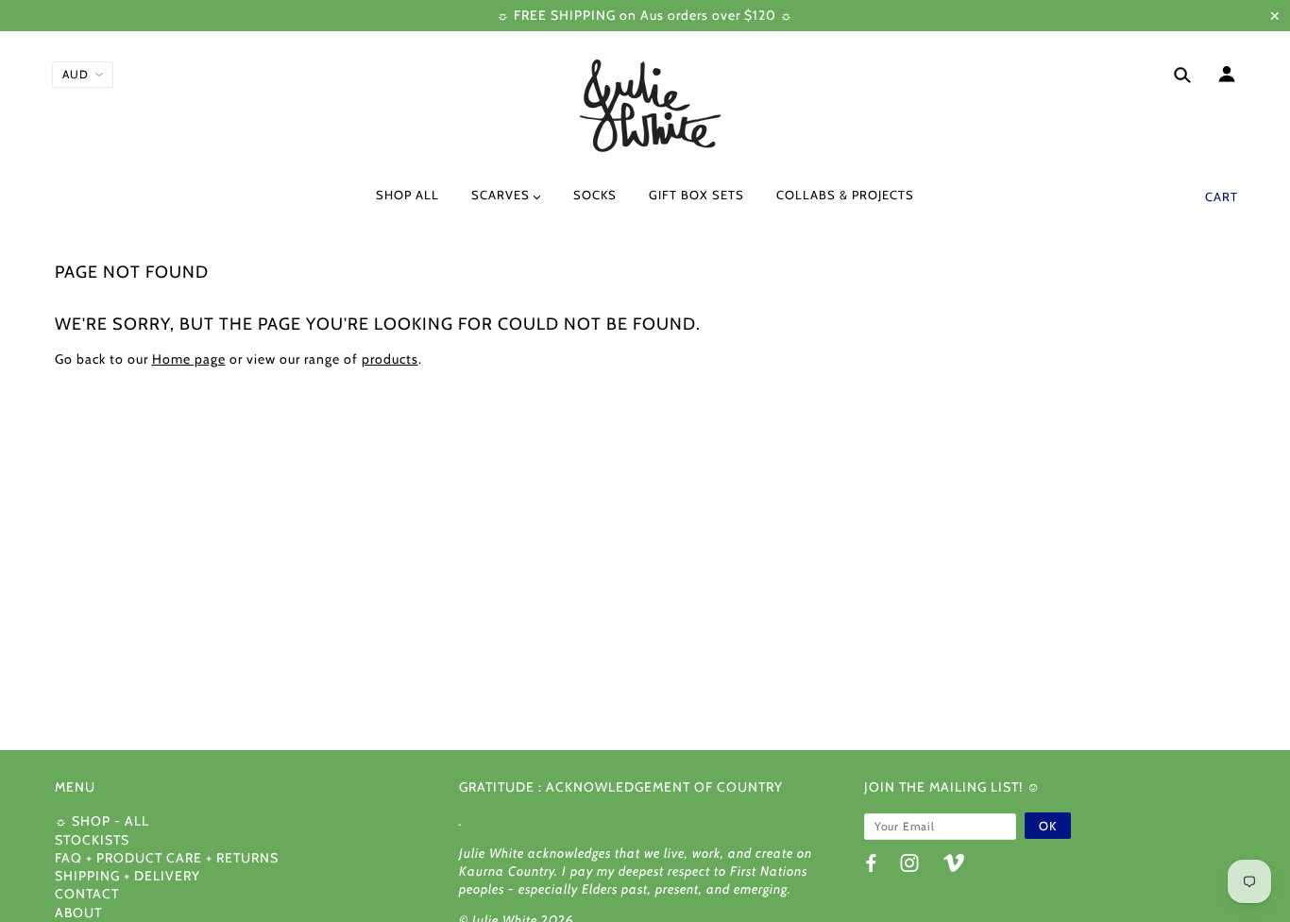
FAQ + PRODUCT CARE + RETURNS (167, 857)
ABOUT (78, 912)
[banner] (645, 107)
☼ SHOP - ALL (102, 820)
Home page (189, 358)
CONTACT (87, 893)
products (390, 358)
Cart (1221, 196)
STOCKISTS (92, 839)
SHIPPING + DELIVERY (127, 875)
